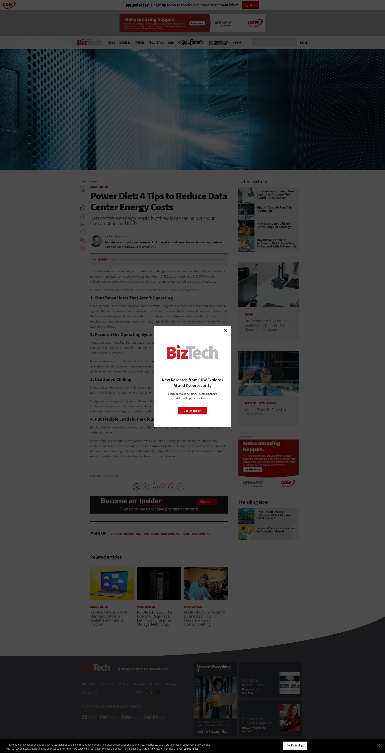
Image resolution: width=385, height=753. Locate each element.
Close (225, 330)
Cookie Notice (191, 748)
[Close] (378, 745)
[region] (192, 746)
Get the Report (192, 411)
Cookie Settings (295, 745)
